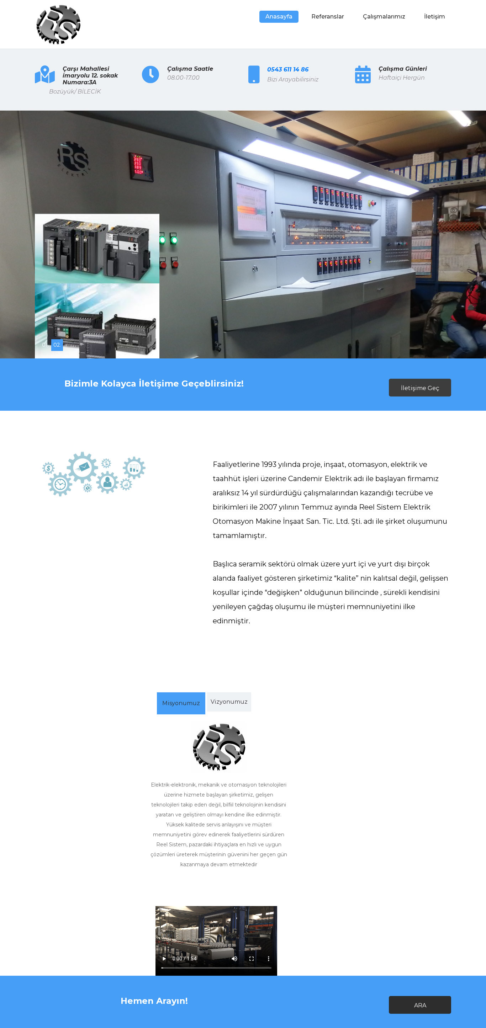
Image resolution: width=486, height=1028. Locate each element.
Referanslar (327, 16)
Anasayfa (278, 16)
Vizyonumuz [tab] (229, 701)
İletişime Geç (420, 388)
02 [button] (57, 345)
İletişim (434, 16)
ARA (420, 1005)
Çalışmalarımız (384, 16)
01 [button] (45, 345)
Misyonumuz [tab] (181, 703)
